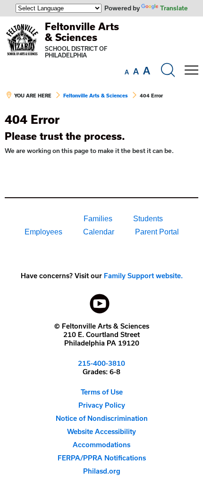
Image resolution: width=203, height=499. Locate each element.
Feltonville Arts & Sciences (82, 32)
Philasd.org (101, 471)
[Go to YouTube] (99, 301)
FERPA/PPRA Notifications (102, 458)
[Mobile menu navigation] (191, 70)
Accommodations (101, 445)
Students (148, 219)
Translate (174, 8)
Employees (43, 232)
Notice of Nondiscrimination (102, 418)
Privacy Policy (101, 405)
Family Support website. (143, 276)
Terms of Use (102, 392)
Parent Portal (157, 232)
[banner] (101, 64)
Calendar (98, 232)
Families (98, 219)
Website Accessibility (101, 431)
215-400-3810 (101, 363)
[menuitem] (41, 218)
